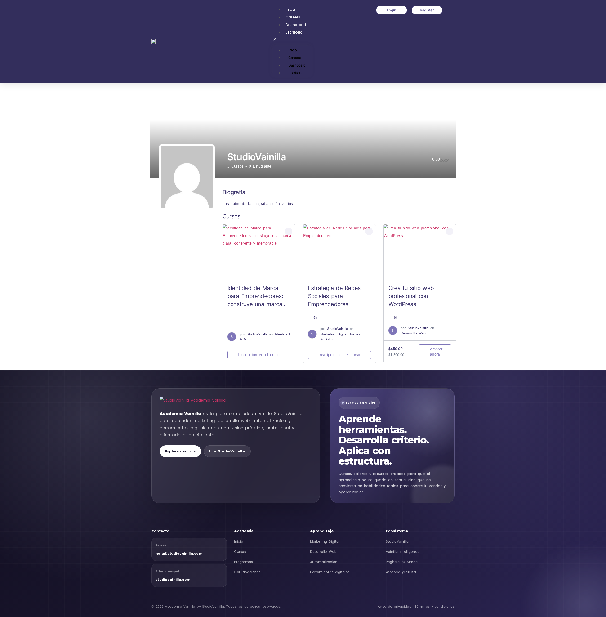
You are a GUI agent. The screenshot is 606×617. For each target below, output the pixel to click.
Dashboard (295, 24)
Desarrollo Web (413, 333)
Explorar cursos (180, 451)
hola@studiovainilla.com (179, 553)
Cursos (240, 551)
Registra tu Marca (402, 561)
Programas (243, 561)
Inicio (290, 9)
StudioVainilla (257, 334)
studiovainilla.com (173, 579)
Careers (292, 17)
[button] (292, 40)
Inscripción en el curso (259, 355)
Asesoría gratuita (401, 572)
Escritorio (293, 32)
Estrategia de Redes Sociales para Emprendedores (334, 296)
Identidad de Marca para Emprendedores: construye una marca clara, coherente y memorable (255, 304)
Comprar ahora (434, 351)
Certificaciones (247, 572)
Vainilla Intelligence (403, 551)
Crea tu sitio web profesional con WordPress (411, 296)
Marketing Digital (333, 334)
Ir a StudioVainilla (227, 451)
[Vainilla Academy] (196, 400)
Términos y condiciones (434, 606)
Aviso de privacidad (394, 606)
